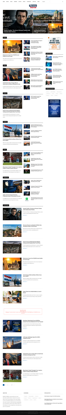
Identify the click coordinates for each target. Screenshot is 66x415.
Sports (24, 1)
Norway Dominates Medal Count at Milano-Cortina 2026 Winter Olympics (37, 153)
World (11, 1)
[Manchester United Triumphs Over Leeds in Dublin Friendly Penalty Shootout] (12, 158)
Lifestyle (34, 1)
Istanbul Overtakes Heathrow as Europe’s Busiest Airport (36, 137)
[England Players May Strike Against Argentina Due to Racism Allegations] (27, 160)
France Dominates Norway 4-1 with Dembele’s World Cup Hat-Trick (37, 170)
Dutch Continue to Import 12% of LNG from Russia (58, 57)
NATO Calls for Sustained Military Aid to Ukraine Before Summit (37, 86)
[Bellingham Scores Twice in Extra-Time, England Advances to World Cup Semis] (27, 166)
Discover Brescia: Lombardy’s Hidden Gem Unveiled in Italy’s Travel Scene (32, 225)
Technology (29, 1)
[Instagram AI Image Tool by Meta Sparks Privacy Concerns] (27, 188)
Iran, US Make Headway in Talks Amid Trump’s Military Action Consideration (57, 70)
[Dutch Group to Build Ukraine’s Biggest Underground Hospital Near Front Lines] (40, 28)
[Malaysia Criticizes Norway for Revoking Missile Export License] (49, 83)
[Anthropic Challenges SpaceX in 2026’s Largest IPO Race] (27, 132)
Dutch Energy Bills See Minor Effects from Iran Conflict (12, 140)
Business (15, 1)
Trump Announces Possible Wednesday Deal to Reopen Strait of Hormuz (37, 69)
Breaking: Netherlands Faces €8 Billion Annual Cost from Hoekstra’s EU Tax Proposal (37, 125)
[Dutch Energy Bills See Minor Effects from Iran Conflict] (12, 130)
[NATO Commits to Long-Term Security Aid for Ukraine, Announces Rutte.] (27, 98)
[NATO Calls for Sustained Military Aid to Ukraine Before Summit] (27, 87)
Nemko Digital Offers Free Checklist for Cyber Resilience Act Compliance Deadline (57, 63)
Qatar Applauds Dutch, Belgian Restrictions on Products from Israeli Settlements (36, 47)
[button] (5, 22)
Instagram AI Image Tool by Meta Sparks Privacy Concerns (36, 187)
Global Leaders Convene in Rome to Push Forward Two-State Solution (37, 80)
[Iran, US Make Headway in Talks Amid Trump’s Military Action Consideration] (49, 71)
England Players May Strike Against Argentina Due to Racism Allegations (36, 159)
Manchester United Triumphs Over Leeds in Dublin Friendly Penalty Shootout (12, 167)
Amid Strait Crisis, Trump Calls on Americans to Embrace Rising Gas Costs (11, 83)
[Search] (62, 1)
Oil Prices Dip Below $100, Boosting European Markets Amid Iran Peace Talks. (57, 76)
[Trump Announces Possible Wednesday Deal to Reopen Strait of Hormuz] (27, 70)
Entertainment (53, 91)
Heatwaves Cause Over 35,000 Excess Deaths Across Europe (55, 32)
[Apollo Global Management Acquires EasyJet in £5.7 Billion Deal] (27, 144)
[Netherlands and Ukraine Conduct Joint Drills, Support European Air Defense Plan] (27, 54)
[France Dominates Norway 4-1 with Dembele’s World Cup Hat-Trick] (27, 171)
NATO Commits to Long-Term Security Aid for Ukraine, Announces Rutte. (36, 97)
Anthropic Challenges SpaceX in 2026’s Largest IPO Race (36, 131)
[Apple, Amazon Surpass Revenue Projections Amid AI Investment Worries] (12, 186)
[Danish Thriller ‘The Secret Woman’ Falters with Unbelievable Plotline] (18, 21)
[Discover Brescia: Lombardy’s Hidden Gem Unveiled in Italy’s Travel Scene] (48, 16)
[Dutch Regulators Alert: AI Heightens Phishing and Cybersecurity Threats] (27, 193)
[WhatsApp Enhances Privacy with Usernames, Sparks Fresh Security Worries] (27, 199)
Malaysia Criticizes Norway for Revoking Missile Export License (58, 82)
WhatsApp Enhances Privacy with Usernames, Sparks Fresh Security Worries (37, 198)
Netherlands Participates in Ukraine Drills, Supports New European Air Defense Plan (36, 58)
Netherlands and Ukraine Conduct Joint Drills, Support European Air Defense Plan (37, 53)
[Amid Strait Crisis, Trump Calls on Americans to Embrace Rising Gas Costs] (12, 74)
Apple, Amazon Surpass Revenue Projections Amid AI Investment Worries (11, 195)
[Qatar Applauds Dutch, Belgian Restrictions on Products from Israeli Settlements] (27, 48)
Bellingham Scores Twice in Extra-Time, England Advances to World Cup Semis (37, 165)
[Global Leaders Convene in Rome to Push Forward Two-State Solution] (27, 81)
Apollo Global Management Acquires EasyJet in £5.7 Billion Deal (36, 143)
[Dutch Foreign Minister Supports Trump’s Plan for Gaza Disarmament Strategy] (27, 42)
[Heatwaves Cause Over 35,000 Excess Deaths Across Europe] (55, 28)
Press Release (59, 91)
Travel (53, 93)
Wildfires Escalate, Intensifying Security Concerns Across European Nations (36, 75)
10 (11, 384)
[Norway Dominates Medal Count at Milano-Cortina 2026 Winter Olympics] (27, 154)
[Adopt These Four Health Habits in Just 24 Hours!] (12, 297)
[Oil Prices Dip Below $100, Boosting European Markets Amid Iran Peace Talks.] (49, 77)
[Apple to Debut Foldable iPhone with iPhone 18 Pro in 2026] (27, 182)
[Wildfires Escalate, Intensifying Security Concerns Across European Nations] (27, 76)
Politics (20, 1)
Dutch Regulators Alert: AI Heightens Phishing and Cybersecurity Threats (35, 192)
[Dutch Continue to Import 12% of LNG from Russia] (49, 58)
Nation (7, 1)
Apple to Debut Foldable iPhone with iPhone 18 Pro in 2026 (36, 181)
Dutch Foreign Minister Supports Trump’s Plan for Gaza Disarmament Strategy (36, 41)
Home (4, 1)
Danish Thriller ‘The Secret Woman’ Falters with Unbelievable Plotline (17, 31)
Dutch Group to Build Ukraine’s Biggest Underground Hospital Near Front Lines (40, 31)
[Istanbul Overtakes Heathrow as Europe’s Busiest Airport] (27, 138)
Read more (24, 215)
